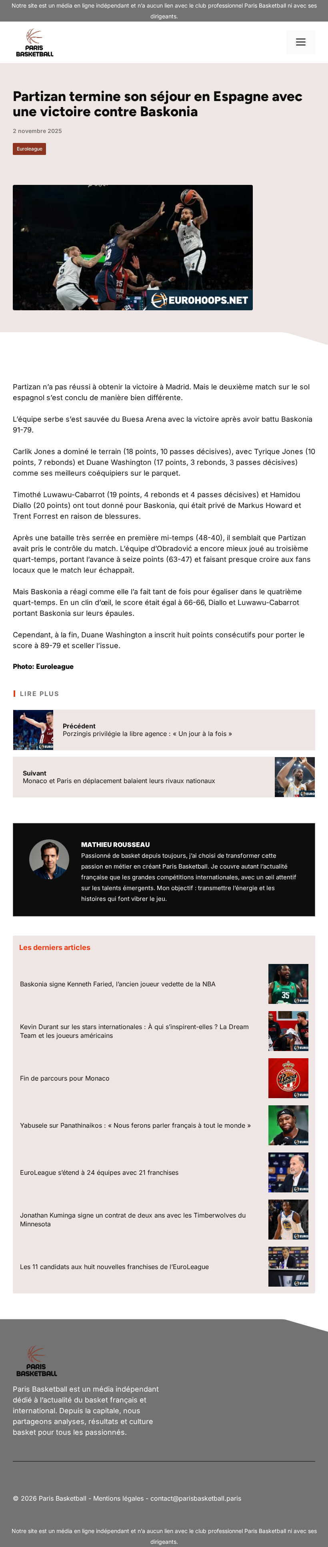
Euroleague (29, 149)
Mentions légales (118, 1498)
